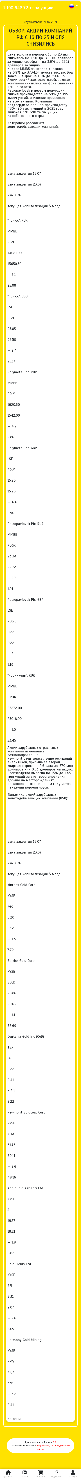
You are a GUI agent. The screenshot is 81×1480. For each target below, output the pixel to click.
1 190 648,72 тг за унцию (28, 8)
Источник (14, 1419)
